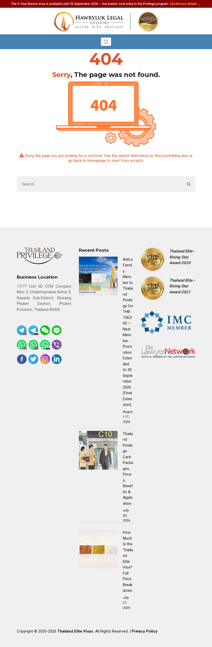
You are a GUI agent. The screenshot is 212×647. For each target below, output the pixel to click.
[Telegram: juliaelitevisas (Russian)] (33, 330)
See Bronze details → (185, 4)
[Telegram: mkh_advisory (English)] (22, 330)
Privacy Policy (144, 631)
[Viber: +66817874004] (57, 345)
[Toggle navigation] (106, 41)
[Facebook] (22, 359)
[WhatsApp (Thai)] (33, 345)
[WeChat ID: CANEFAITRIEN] (45, 330)
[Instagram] (45, 359)
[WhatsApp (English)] (22, 345)
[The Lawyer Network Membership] (168, 351)
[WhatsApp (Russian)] (45, 345)
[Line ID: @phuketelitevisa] (57, 330)
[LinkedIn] (57, 359)
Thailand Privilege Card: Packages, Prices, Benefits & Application (128, 468)
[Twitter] (33, 359)
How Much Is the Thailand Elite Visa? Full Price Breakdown (128, 561)
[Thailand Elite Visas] (106, 21)
